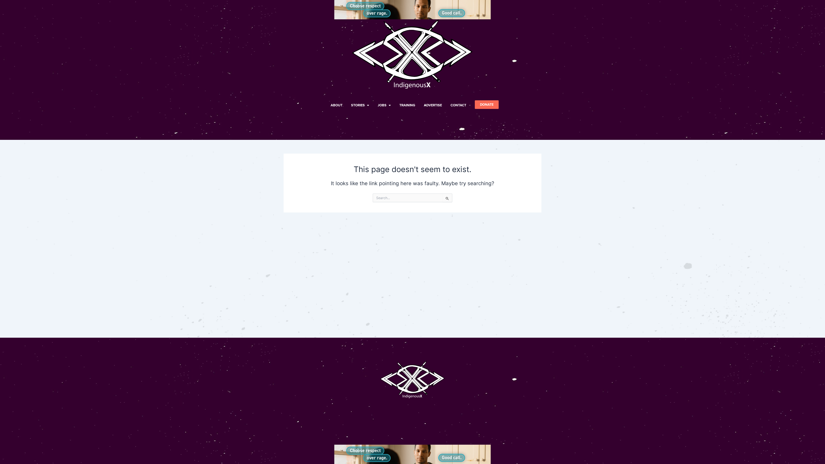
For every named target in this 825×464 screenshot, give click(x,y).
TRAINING (407, 105)
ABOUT (336, 105)
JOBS (382, 105)
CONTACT (458, 105)
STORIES (358, 105)
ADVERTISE (433, 105)
